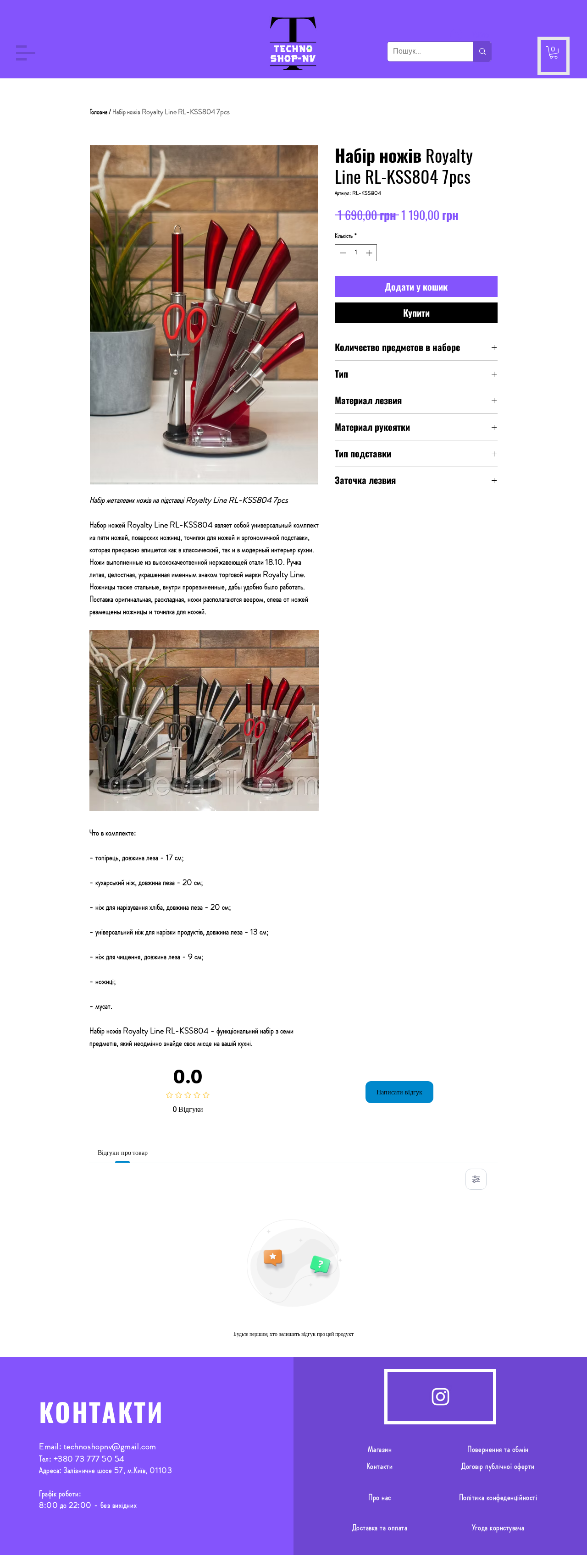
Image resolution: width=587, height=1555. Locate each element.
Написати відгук (399, 1092)
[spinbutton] (356, 253)
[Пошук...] (482, 51)
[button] (25, 52)
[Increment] (370, 253)
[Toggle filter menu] (476, 1179)
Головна (98, 111)
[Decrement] (342, 253)
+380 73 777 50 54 (89, 1459)
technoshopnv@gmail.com (110, 1446)
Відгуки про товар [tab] (123, 1152)
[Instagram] (440, 1396)
